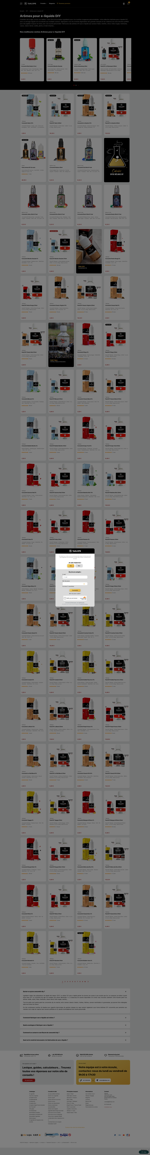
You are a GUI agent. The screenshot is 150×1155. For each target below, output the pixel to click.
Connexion (75, 590)
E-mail (64, 574)
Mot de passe (66, 581)
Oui (71, 565)
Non (79, 565)
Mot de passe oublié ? (75, 593)
